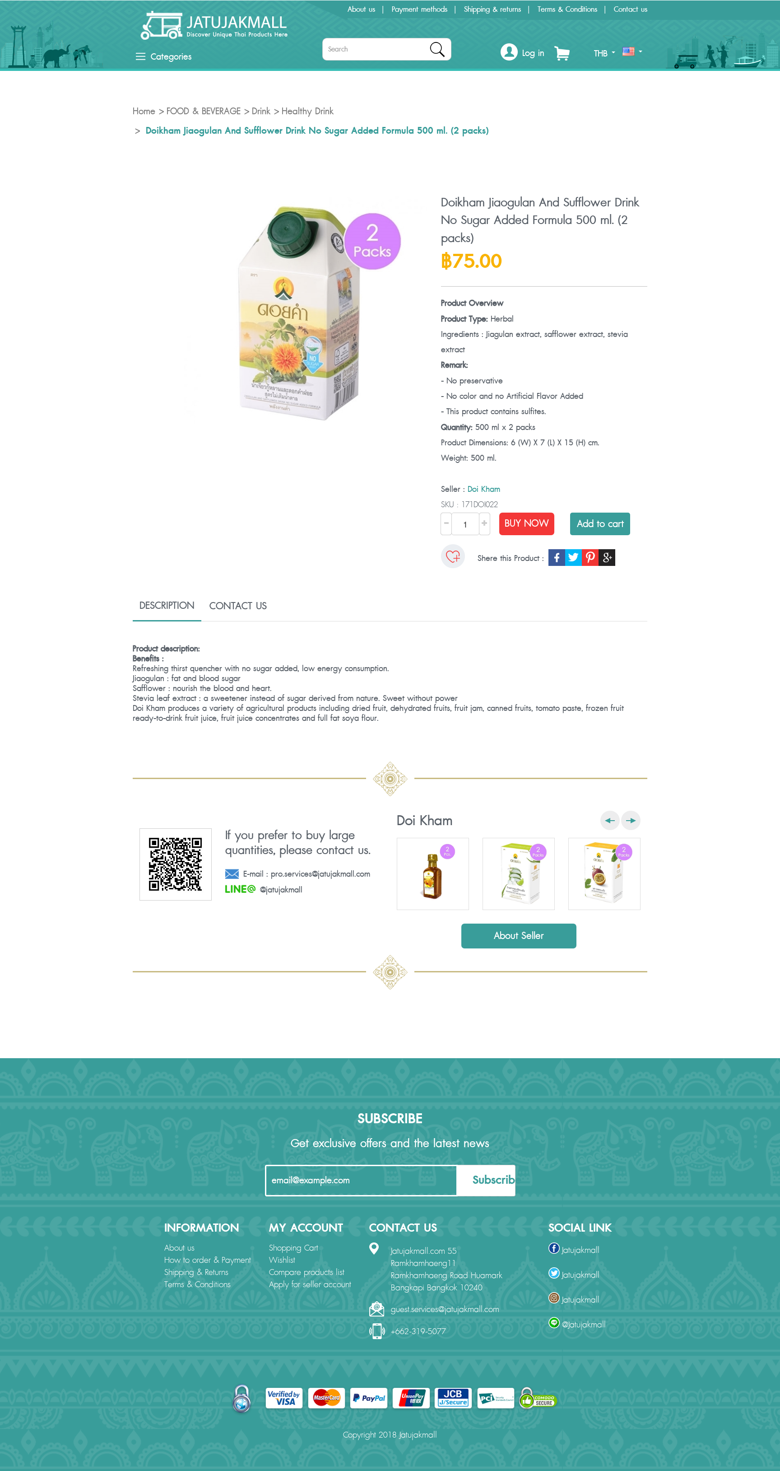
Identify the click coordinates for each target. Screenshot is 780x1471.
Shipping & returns (492, 9)
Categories (171, 57)
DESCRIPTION (167, 606)
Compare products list (306, 1272)
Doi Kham (484, 489)
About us (361, 9)
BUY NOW (527, 524)
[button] (522, 53)
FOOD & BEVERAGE (204, 111)
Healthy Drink (308, 111)
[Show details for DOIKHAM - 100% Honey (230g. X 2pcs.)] (433, 874)
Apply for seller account (310, 1285)
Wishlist (282, 1260)
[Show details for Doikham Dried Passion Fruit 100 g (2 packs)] (604, 874)
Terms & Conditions (567, 9)
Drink (261, 111)
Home (144, 111)
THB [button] (602, 54)
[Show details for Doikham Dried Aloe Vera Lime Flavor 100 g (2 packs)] (519, 874)
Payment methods (419, 9)
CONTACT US (238, 606)
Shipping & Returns (196, 1272)
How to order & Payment (207, 1260)
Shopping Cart (293, 1248)
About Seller (519, 936)
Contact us (630, 9)
